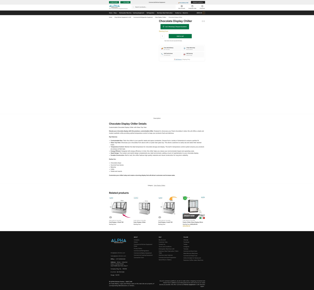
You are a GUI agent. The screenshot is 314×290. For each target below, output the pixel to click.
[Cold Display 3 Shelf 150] (120, 208)
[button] (201, 12)
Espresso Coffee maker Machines (193, 260)
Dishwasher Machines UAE (166, 249)
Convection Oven (139, 257)
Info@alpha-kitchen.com (118, 253)
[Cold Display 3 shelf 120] (169, 208)
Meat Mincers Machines (190, 253)
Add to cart (180, 36)
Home (110, 17)
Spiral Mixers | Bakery (165, 260)
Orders (136, 242)
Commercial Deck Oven (190, 251)
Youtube (185, 249)
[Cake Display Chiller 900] (202, 21)
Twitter (185, 244)
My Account (181, 8)
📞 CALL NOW (125, 2)
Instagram (186, 246)
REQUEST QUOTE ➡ (198, 2)
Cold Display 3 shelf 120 (165, 222)
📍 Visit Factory (178, 59)
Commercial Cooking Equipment (143, 255)
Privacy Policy (138, 248)
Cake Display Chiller (140, 222)
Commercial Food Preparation (167, 257)
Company (136, 240)
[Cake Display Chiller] (145, 208)
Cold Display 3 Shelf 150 (116, 222)
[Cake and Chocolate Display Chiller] (204, 21)
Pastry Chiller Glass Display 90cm (193, 222)
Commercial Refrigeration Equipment (143, 17)
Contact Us (162, 244)
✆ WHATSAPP (114, 2)
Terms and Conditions (165, 246)
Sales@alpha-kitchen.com (118, 256)
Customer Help (192, 8)
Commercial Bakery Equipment (143, 253)
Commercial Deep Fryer (190, 255)
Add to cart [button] (120, 227)
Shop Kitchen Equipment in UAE (123, 17)
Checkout (202, 8)
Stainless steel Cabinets (166, 255)
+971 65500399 (120, 259)
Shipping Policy (186, 59)
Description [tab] (157, 118)
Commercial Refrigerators (141, 250)
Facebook (186, 242)
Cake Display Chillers (160, 17)
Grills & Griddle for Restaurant (192, 258)
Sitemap (185, 240)
